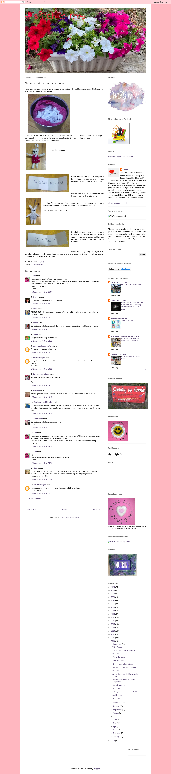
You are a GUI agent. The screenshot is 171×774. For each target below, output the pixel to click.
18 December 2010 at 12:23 (41, 494)
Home (64, 510)
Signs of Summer (127, 321)
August (116, 713)
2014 (113, 628)
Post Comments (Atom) (69, 518)
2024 (113, 594)
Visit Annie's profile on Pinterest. (120, 157)
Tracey (35, 334)
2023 (113, 597)
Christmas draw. (37, 264)
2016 (113, 621)
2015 (113, 624)
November (117, 703)
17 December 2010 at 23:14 (41, 447)
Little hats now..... (119, 661)
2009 (113, 741)
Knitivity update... (119, 685)
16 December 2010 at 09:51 (41, 292)
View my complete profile (118, 203)
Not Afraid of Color (119, 300)
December (117, 644)
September (117, 710)
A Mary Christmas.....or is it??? (124, 692)
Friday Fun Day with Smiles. (131, 284)
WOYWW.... (117, 647)
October (116, 706)
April (115, 727)
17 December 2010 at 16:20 (41, 428)
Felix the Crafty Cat (119, 282)
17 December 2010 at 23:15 (41, 463)
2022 (113, 601)
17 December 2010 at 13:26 (41, 414)
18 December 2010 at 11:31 (41, 479)
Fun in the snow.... (119, 657)
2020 (113, 607)
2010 (113, 641)
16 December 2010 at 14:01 (41, 353)
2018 (113, 614)
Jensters (36, 391)
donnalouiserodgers (41, 374)
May (115, 723)
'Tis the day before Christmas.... (124, 650)
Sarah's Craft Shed (118, 354)
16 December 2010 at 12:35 (41, 341)
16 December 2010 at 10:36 (41, 318)
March (115, 730)
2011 (113, 638)
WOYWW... (116, 671)
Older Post (97, 510)
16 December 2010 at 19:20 (41, 386)
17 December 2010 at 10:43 (41, 397)
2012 (113, 634)
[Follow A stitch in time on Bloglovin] (119, 270)
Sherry (35, 297)
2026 (113, 587)
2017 (113, 618)
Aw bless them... (119, 695)
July (115, 716)
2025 (113, 590)
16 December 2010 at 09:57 (41, 304)
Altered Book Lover (119, 318)
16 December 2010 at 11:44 (41, 329)
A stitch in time (55, 16)
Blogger (96, 769)
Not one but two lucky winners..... (125, 667)
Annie (125, 170)
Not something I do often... (122, 664)
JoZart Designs (39, 358)
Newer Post (31, 510)
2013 (113, 631)
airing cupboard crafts (42, 346)
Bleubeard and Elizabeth (44, 402)
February (117, 733)
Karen (35, 309)
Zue (34, 276)
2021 (113, 604)
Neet (35, 468)
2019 (113, 611)
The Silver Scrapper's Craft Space (125, 336)
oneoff (35, 323)
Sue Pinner (38, 419)
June (115, 720)
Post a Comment (34, 499)
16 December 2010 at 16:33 (41, 369)
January (116, 737)
